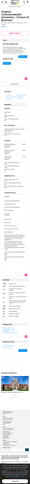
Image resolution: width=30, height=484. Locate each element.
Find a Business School (14, 6)
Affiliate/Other (6, 438)
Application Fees (21, 95)
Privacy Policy (11, 476)
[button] (11, 397)
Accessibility (6, 442)
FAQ (4, 414)
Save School (26, 78)
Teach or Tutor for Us (8, 433)
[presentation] (14, 395)
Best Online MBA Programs (10, 332)
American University (8, 345)
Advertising (5, 436)
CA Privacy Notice (15, 455)
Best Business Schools (9, 328)
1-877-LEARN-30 (6, 413)
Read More (22, 56)
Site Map (16, 458)
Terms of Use (20, 476)
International (6, 435)
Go (27, 449)
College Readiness (7, 434)
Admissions (15, 84)
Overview (8, 95)
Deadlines (8, 98)
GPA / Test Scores (11, 96)
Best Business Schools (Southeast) (9, 330)
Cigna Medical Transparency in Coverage (9, 445)
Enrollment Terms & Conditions (10, 441)
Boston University (8, 347)
